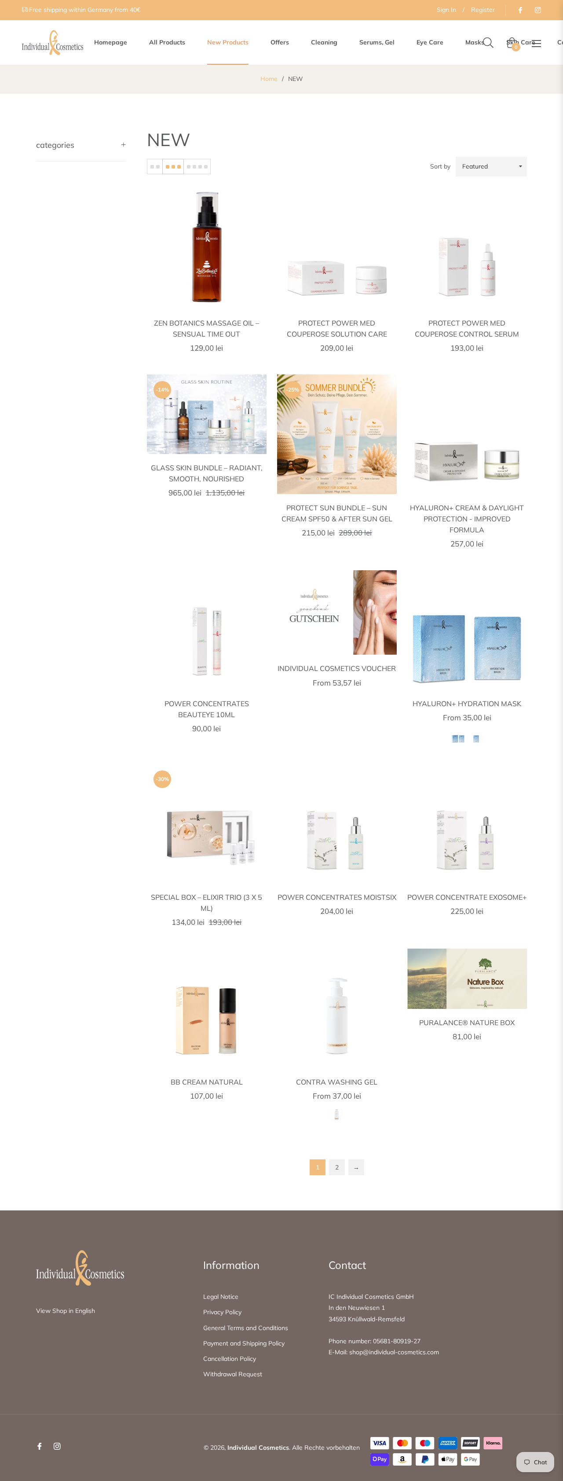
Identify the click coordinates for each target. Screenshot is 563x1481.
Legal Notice (220, 1297)
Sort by (440, 166)
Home (269, 79)
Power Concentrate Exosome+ (467, 897)
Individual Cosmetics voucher (337, 668)
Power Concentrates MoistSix (337, 897)
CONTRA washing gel (336, 1082)
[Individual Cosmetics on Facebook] (519, 10)
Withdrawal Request (232, 1374)
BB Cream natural (207, 1082)
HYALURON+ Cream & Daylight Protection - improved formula (467, 518)
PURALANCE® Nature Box (467, 1022)
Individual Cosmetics (258, 1448)
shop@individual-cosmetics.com (394, 1352)
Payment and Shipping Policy (244, 1343)
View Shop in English (65, 1311)
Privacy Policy (222, 1312)
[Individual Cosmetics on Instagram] (537, 10)
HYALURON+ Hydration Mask (467, 703)
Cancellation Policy (229, 1359)
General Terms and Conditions (245, 1328)
